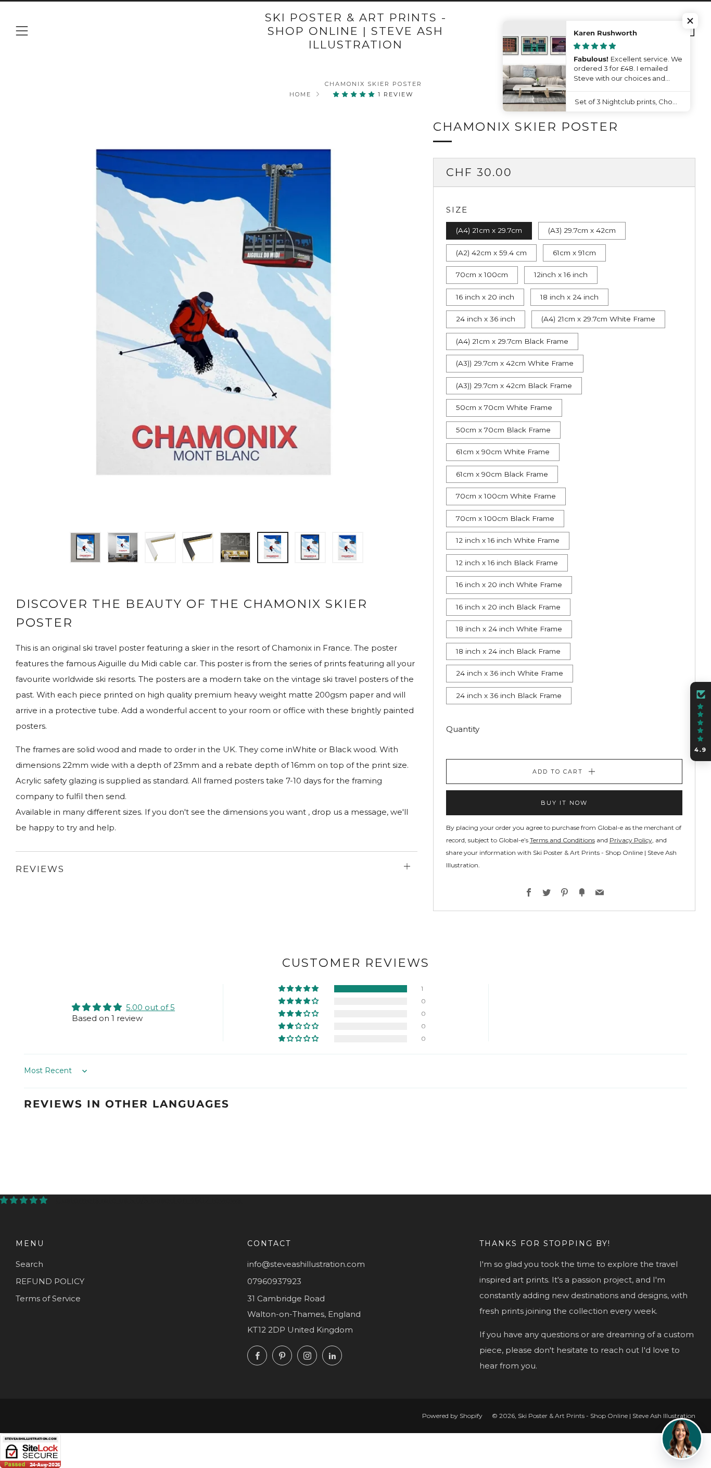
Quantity (462, 729)
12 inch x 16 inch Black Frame (507, 562)
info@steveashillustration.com (306, 1264)
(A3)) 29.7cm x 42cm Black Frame (514, 385)
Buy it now (564, 802)
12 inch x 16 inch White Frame (508, 540)
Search (29, 1264)
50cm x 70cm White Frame (504, 407)
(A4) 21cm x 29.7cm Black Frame (512, 341)
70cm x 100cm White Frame (506, 496)
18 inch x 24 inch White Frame (509, 629)
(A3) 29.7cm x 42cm (582, 230)
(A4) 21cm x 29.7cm (489, 230)
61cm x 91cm (574, 252)
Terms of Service (48, 1298)
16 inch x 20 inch (485, 297)
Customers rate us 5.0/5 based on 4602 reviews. (149, 1200)
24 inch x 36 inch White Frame (509, 673)
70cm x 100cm (482, 274)
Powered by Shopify (452, 1416)
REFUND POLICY (50, 1281)
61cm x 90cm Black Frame (502, 474)
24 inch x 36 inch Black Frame (509, 695)
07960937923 (274, 1281)
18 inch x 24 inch (569, 297)
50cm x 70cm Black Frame (503, 430)
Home (300, 94)
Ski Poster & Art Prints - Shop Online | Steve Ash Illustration (356, 31)
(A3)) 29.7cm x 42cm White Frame (515, 363)
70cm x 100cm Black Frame (505, 518)
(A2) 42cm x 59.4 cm (491, 252)
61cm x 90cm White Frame (503, 451)
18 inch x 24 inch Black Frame (508, 651)
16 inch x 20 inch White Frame (509, 584)
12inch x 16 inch (561, 274)
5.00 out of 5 (150, 1007)
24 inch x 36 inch (485, 319)
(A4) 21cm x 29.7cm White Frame (598, 319)
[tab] (85, 547)
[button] (355, 94)
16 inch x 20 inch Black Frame (508, 607)
